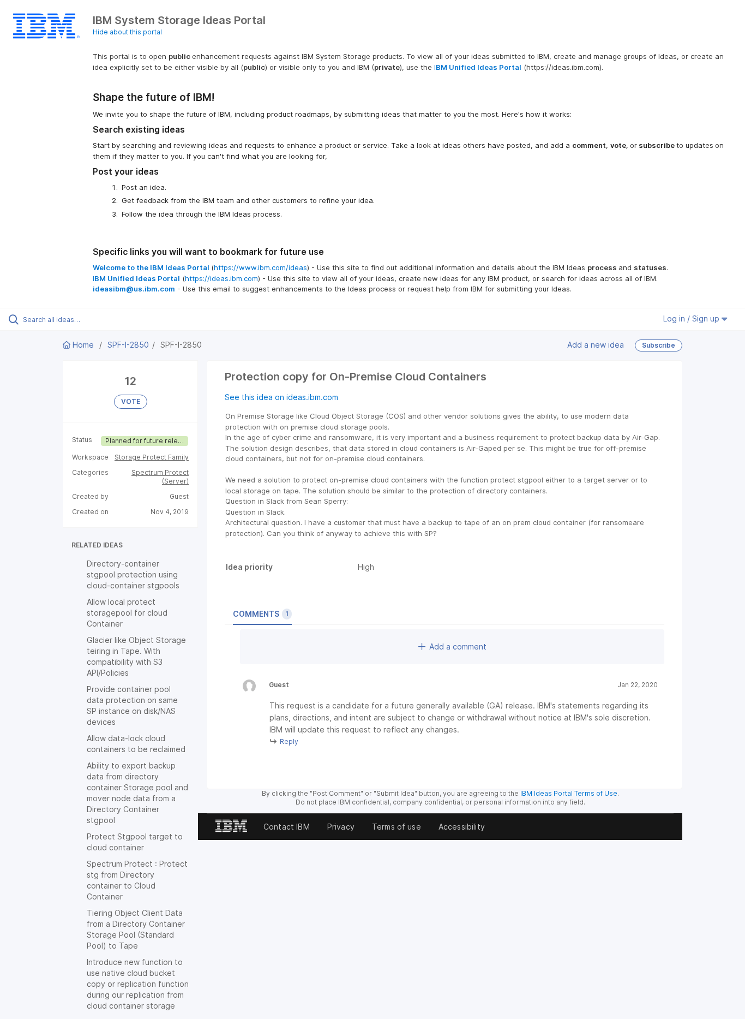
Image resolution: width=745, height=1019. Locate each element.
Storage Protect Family (152, 457)
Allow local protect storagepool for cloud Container (127, 612)
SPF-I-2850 (128, 344)
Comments (261, 613)
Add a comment (457, 646)
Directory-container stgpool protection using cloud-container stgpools (133, 574)
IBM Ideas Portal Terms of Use (568, 793)
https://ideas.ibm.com (221, 278)
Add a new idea (595, 344)
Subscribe (658, 345)
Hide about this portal (127, 32)
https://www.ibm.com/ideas (260, 267)
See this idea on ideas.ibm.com (281, 397)
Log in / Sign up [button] (692, 318)
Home (83, 344)
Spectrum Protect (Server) (160, 476)
